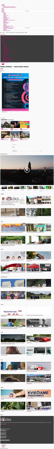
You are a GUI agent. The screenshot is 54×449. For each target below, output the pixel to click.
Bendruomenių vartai (6, 22)
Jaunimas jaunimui (5, 15)
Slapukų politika (4, 445)
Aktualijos (3, 4)
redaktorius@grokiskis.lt (3, 430)
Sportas (3, 11)
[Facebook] (0, 0)
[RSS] (2, 0)
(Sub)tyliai (4, 14)
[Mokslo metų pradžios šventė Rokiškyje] (24, 127)
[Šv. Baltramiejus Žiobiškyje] (6, 127)
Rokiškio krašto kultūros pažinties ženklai (9, 20)
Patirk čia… (4, 60)
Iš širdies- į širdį (5, 54)
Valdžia (3, 8)
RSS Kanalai (3, 444)
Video (2, 359)
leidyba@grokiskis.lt (3, 434)
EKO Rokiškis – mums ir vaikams (8, 28)
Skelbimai (23, 32)
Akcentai (3, 5)
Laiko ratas (5, 24)
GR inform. (1, 69)
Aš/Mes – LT (5, 29)
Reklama (16, 32)
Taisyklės (3, 446)
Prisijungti (7, 32)
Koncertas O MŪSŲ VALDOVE (4, 139)
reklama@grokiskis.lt (3, 437)
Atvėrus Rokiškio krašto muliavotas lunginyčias (9, 7)
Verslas (4, 13)
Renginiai (4, 12)
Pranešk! (11, 32)
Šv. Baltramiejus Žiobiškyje (4, 129)
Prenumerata (19, 32)
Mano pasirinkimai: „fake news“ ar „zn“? (8, 27)
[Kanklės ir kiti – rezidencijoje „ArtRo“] (15, 127)
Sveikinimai (5, 25)
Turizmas (4, 16)
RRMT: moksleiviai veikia (6, 30)
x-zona (2, 332)
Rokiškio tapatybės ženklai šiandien (8, 57)
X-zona (3, 10)
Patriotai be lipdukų (6, 26)
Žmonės (4, 23)
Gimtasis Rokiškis (2, 62)
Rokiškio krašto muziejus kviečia (24, 139)
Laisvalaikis (5, 17)
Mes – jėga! (5, 21)
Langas (2, 221)
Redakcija (13, 32)
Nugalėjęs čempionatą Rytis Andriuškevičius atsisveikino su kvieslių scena (14, 140)
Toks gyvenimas (5, 19)
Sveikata (3, 9)
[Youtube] (53, 33)
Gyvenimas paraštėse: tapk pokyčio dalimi (9, 6)
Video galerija (5, 18)
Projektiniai (3, 37)
